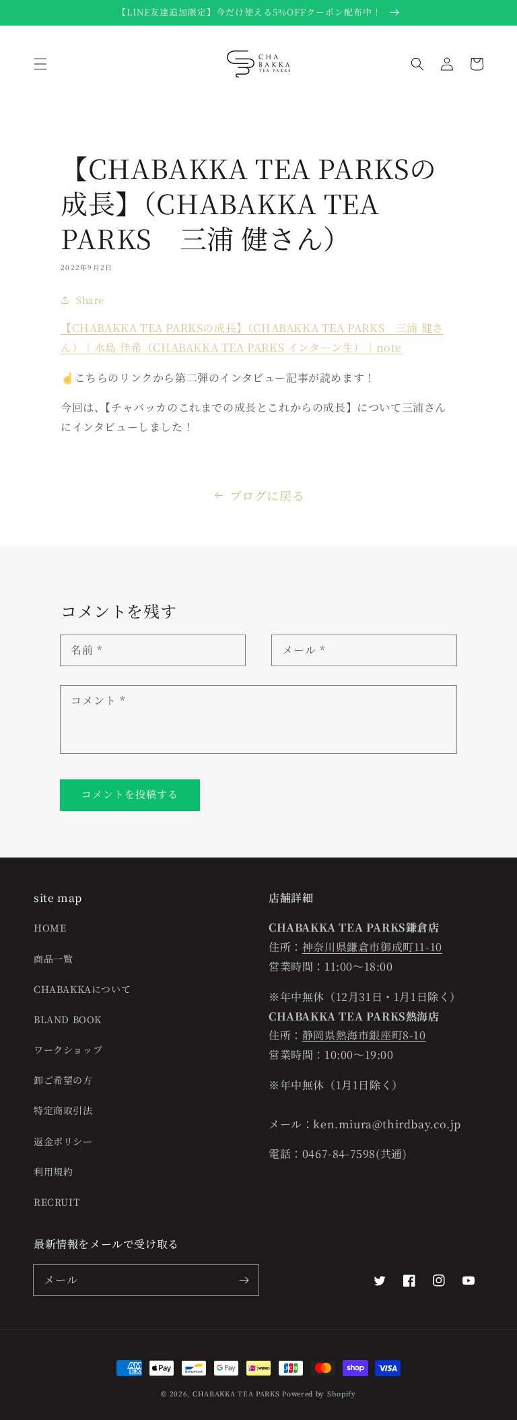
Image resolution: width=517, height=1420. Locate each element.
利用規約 (53, 1171)
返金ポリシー (63, 1141)
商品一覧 (53, 958)
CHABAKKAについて (82, 989)
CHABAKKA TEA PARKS (236, 1393)
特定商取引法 (63, 1110)
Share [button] (90, 299)
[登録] (243, 1280)
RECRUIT (56, 1201)
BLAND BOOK (68, 1019)
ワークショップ (68, 1049)
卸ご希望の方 (63, 1080)
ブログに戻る (267, 495)
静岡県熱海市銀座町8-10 (364, 1035)
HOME (50, 927)
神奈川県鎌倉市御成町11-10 (372, 947)
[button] (40, 64)
